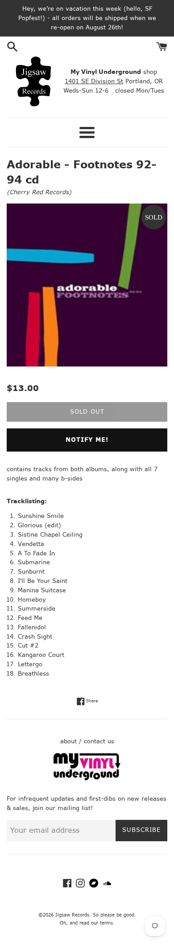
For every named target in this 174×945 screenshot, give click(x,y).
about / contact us (87, 741)
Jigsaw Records (72, 915)
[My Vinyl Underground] (87, 778)
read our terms (96, 923)
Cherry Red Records (39, 192)
